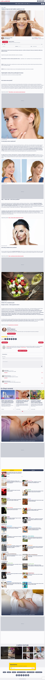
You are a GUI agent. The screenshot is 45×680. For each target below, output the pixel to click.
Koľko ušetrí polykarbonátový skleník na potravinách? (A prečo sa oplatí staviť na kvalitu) (35, 538)
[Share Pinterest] (11, 339)
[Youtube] (39, 1)
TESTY (25, 3)
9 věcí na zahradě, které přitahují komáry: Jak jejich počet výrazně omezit (14, 509)
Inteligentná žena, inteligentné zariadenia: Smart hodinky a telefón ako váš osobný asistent (35, 519)
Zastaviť (4, 46)
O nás (4, 672)
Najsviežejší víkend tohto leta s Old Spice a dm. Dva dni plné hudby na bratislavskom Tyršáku (14, 473)
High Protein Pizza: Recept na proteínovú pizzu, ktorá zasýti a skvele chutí (14, 500)
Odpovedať (5, 372)
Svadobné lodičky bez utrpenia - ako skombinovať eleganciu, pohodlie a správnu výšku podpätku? (14, 482)
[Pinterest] (42, 1)
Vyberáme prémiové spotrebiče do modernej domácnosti (14, 574)
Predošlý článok (4, 342)
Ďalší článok (41, 342)
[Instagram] (40, 1)
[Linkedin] (43, 1)
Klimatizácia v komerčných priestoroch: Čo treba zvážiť (35, 556)
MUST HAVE (30, 480)
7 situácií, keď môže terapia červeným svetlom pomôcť (13, 491)
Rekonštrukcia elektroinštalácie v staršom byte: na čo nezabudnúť (14, 555)
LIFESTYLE (19, 3)
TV (29, 3)
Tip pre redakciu (39, 672)
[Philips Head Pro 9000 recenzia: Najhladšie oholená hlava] (39, 649)
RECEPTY (22, 3)
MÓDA (27, 3)
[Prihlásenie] (42, 3)
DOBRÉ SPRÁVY (9, 526)
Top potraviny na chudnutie (13, 324)
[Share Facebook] (5, 339)
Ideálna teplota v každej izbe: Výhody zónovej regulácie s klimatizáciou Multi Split (35, 565)
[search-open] (43, 3)
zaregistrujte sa (23, 347)
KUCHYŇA (8, 572)
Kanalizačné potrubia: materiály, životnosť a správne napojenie (14, 565)
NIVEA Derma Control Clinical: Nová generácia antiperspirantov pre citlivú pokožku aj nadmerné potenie (34, 529)
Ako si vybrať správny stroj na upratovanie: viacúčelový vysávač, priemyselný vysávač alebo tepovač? (35, 547)
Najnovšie (33, 470)
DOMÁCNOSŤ (9, 544)
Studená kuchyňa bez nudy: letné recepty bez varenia (35, 575)
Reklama (13, 672)
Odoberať (32, 668)
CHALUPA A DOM (10, 563)
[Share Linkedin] (14, 339)
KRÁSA (16, 3)
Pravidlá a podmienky (21, 672)
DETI (7, 535)
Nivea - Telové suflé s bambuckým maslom (15, 217)
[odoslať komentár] (41, 366)
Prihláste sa (8, 346)
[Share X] (9, 339)
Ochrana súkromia (30, 672)
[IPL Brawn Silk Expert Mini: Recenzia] (39, 656)
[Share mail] (16, 339)
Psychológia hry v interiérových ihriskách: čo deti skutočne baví (14, 537)
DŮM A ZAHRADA (10, 507)
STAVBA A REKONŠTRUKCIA (11, 553)
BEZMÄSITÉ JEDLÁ (31, 573)
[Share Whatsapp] (7, 339)
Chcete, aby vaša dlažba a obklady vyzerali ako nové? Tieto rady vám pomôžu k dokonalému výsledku (14, 546)
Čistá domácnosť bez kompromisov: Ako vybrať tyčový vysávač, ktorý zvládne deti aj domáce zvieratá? (14, 583)
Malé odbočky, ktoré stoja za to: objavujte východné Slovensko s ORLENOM (14, 528)
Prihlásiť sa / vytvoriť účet (22, 350)
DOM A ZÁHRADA (31, 536)
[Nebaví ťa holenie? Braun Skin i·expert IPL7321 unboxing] (28, 656)
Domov (2, 7)
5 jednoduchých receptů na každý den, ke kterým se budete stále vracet (35, 510)
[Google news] (26, 675)
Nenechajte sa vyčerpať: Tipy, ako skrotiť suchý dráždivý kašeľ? (14, 518)
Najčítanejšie (12, 470)
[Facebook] (37, 1)
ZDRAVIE (8, 489)
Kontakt (9, 672)
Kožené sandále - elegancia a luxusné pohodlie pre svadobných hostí (34, 482)
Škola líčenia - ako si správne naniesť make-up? (17, 91)
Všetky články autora (11, 333)
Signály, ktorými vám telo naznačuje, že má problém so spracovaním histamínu (35, 491)
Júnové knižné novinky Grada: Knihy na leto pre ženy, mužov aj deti (35, 584)
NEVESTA (8, 479)
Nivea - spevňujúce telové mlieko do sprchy (16, 256)
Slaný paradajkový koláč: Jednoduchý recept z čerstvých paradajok (35, 501)
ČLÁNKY (8, 516)
